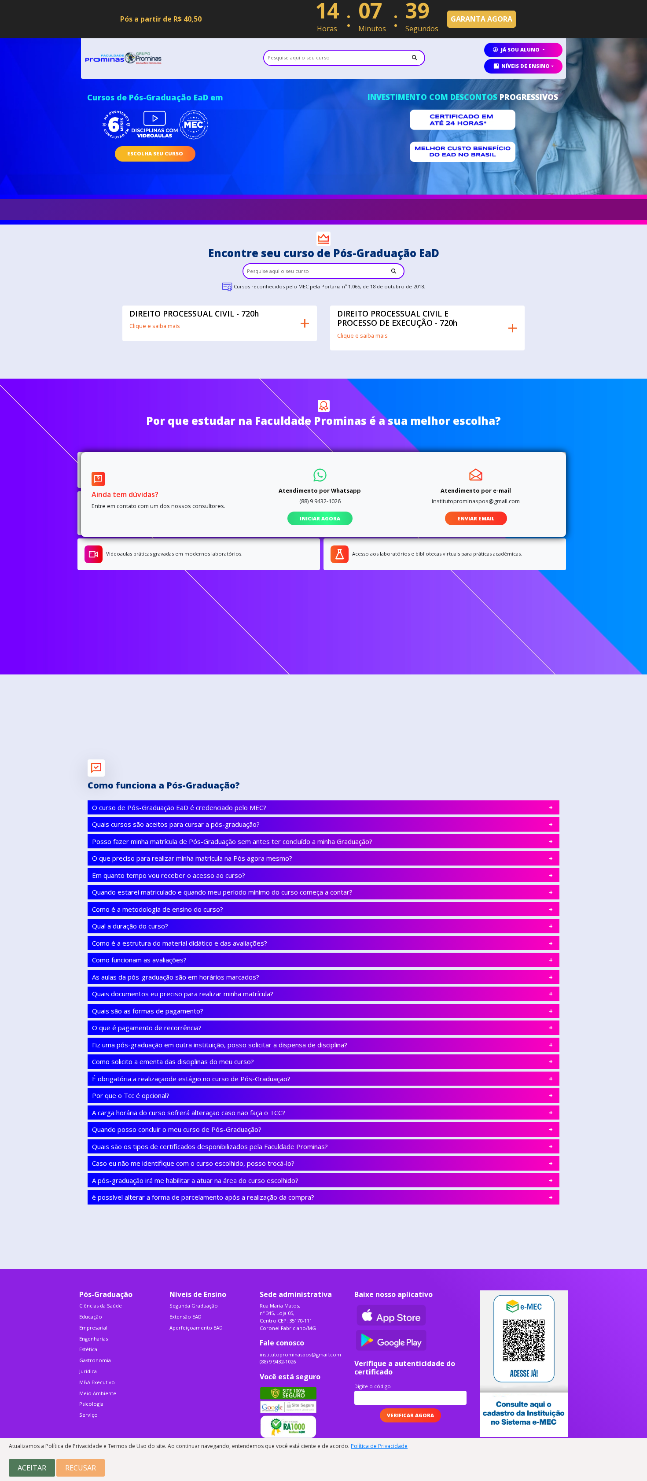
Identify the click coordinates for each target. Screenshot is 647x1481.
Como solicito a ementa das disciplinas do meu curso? (173, 1061)
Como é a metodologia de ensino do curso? (157, 909)
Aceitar (32, 1468)
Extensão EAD (185, 1316)
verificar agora (410, 1415)
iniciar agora (320, 518)
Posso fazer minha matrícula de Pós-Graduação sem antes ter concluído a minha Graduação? (232, 841)
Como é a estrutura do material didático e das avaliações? (179, 943)
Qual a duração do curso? (130, 925)
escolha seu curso (155, 153)
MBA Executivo (97, 1382)
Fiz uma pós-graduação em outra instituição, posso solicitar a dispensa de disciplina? (219, 1044)
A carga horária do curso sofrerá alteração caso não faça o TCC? (188, 1112)
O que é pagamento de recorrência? (147, 1027)
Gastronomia (95, 1360)
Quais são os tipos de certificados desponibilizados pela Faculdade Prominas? (210, 1146)
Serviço (88, 1414)
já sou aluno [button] (520, 49)
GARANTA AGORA (481, 19)
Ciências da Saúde (100, 1305)
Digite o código (372, 1386)
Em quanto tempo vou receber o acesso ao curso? (168, 875)
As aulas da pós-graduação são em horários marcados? (175, 977)
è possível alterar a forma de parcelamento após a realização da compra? (203, 1197)
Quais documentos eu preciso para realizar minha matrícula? (182, 993)
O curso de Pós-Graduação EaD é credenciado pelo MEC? (179, 807)
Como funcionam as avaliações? (139, 959)
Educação (90, 1316)
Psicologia (91, 1403)
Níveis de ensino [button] (525, 66)
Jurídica (88, 1371)
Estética (88, 1349)
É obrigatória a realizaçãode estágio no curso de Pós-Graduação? (191, 1078)
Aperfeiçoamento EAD (196, 1327)
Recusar (80, 1468)
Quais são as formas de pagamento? (147, 1010)
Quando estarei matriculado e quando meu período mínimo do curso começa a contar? (222, 892)
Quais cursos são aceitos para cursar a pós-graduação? (176, 824)
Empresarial (93, 1327)
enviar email (476, 518)
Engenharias (93, 1338)
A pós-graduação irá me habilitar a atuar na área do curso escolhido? (195, 1180)
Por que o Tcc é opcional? (130, 1095)
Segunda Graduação (193, 1305)
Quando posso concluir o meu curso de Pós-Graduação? (176, 1129)
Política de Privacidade (379, 1446)
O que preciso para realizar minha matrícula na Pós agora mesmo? (192, 858)
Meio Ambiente (97, 1393)
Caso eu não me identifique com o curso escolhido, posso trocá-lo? (193, 1163)
